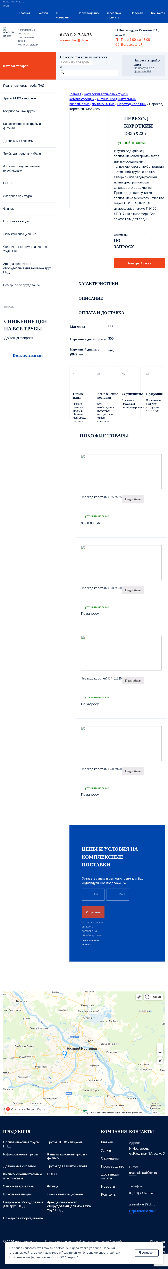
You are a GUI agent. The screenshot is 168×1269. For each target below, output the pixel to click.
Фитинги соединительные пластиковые (22, 1176)
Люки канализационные (65, 1194)
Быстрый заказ (139, 263)
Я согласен (146, 1253)
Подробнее (133, 499)
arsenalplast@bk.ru (74, 40)
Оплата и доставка (101, 312)
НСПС (52, 1174)
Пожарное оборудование (23, 1218)
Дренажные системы (19, 1166)
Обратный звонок (142, 1210)
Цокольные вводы (17, 1194)
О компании (62, 15)
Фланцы (53, 1186)
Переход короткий (131, 104)
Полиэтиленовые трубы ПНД (21, 1144)
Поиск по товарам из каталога (83, 57)
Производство (88, 13)
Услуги (43, 13)
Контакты (158, 13)
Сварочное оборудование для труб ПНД (23, 1204)
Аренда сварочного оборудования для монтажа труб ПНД (69, 1206)
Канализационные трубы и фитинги (67, 1156)
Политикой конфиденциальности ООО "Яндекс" (43, 1257)
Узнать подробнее (28, 429)
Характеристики (98, 283)
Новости (137, 13)
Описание (90, 298)
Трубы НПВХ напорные (65, 1142)
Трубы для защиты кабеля (67, 1166)
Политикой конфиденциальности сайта (89, 1253)
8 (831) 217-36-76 (76, 35)
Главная (24, 13)
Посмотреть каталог (28, 355)
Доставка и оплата (114, 15)
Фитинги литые (103, 104)
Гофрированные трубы (20, 1154)
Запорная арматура (18, 1186)
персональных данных (90, 942)
